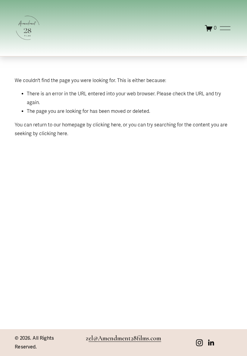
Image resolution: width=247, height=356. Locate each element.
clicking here (107, 125)
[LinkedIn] (210, 342)
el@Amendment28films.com (125, 338)
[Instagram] (199, 342)
